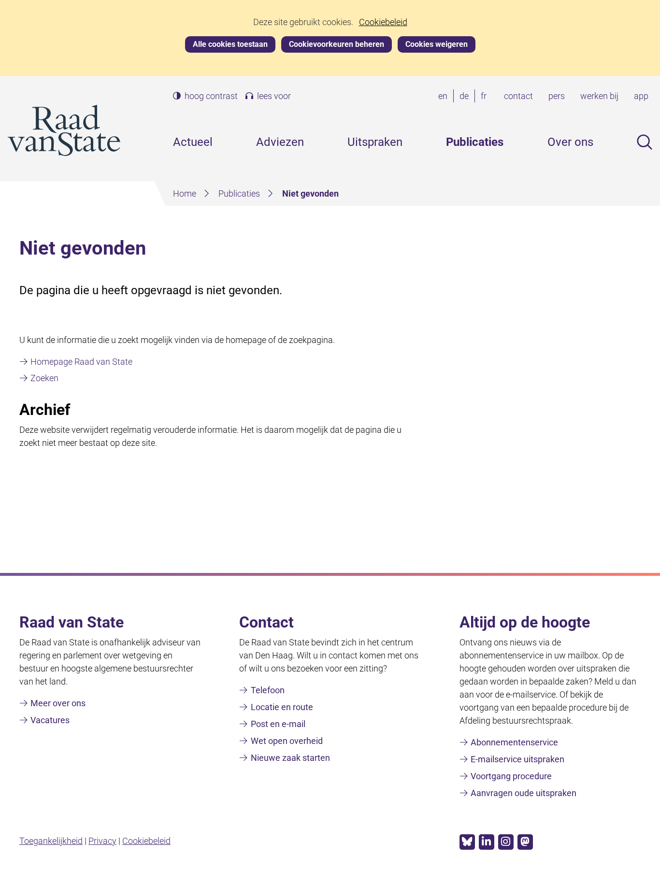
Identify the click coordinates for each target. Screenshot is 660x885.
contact (518, 96)
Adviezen (280, 142)
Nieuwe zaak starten (290, 758)
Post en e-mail (278, 724)
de (466, 96)
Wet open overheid (287, 741)
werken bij (599, 96)
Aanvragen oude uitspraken (523, 793)
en (444, 96)
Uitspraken (374, 142)
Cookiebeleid (383, 22)
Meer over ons (58, 703)
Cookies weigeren (436, 44)
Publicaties (474, 142)
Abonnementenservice (514, 742)
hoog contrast (211, 96)
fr (485, 96)
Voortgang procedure (511, 776)
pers (556, 96)
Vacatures (50, 720)
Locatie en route (282, 707)
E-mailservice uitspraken (517, 759)
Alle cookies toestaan (230, 44)
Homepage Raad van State (81, 362)
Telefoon (268, 690)
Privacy (102, 841)
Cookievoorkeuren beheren (336, 44)
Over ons (570, 142)
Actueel (193, 142)
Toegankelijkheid (51, 841)
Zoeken (44, 378)
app (641, 96)
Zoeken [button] (644, 142)
